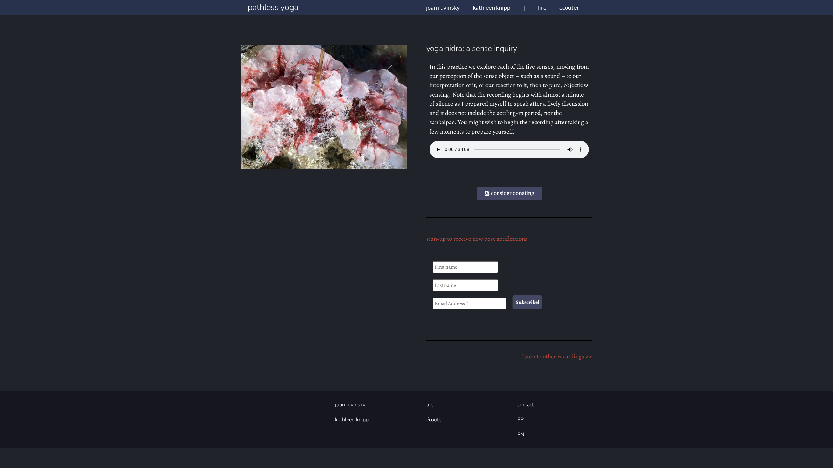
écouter (569, 7)
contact (525, 404)
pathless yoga (273, 7)
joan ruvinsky (443, 7)
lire (542, 7)
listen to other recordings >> (556, 356)
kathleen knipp (491, 7)
